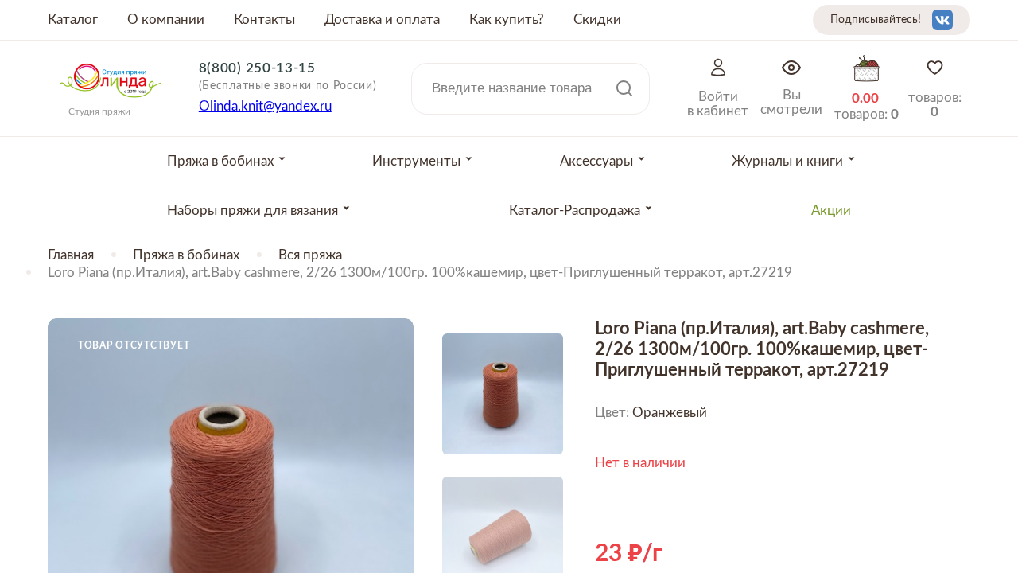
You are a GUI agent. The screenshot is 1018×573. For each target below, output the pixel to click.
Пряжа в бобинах (186, 255)
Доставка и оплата (382, 19)
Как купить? (506, 19)
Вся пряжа (310, 255)
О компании (165, 19)
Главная (71, 255)
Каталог (73, 19)
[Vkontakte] (942, 20)
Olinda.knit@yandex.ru (265, 106)
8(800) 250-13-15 (257, 68)
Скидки (597, 19)
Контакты (264, 19)
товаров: (935, 105)
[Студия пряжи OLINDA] (110, 102)
